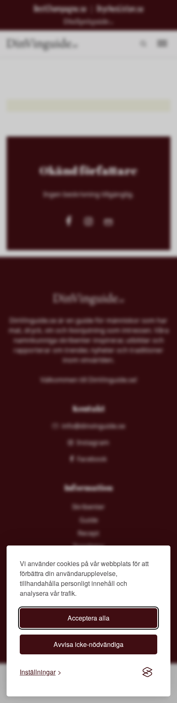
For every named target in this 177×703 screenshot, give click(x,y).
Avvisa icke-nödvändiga (88, 644)
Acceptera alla (88, 618)
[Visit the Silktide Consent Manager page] (147, 672)
